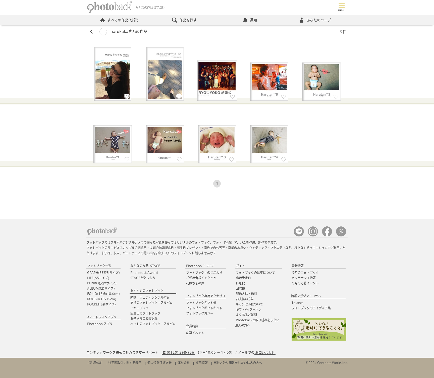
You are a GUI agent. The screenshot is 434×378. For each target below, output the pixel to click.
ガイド (240, 265)
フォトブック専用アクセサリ (205, 295)
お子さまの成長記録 (143, 318)
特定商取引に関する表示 (124, 362)
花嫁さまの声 (195, 283)
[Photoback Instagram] (313, 235)
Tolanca (297, 302)
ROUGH (101, 298)
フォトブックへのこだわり (204, 272)
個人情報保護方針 (159, 362)
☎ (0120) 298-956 (178, 352)
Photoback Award (144, 272)
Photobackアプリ (100, 323)
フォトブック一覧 (99, 265)
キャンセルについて (249, 304)
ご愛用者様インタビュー (202, 277)
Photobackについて (200, 265)
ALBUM (101, 288)
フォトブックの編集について (255, 272)
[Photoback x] (341, 235)
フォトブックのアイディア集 (311, 307)
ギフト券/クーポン (248, 309)
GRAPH (103, 272)
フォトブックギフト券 (201, 302)
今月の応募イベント (305, 283)
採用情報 (202, 362)
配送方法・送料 (246, 293)
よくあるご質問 (246, 314)
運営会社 (184, 362)
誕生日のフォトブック (145, 313)
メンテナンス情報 (304, 277)
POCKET (101, 304)
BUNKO (102, 283)
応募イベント (195, 332)
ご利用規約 (94, 362)
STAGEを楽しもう (142, 277)
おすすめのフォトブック (147, 290)
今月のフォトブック (305, 272)
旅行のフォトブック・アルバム (151, 302)
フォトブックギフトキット (204, 307)
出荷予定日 (243, 277)
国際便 (240, 288)
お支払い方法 (245, 298)
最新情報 (298, 265)
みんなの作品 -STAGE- (145, 265)
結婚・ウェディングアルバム (150, 297)
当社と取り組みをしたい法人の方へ (238, 362)
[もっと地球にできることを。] (319, 339)
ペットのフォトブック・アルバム (153, 323)
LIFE (98, 277)
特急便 (240, 283)
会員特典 (192, 326)
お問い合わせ (265, 352)
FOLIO (103, 293)
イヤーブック (139, 307)
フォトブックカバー (199, 313)
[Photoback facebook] (327, 235)
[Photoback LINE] (299, 235)
